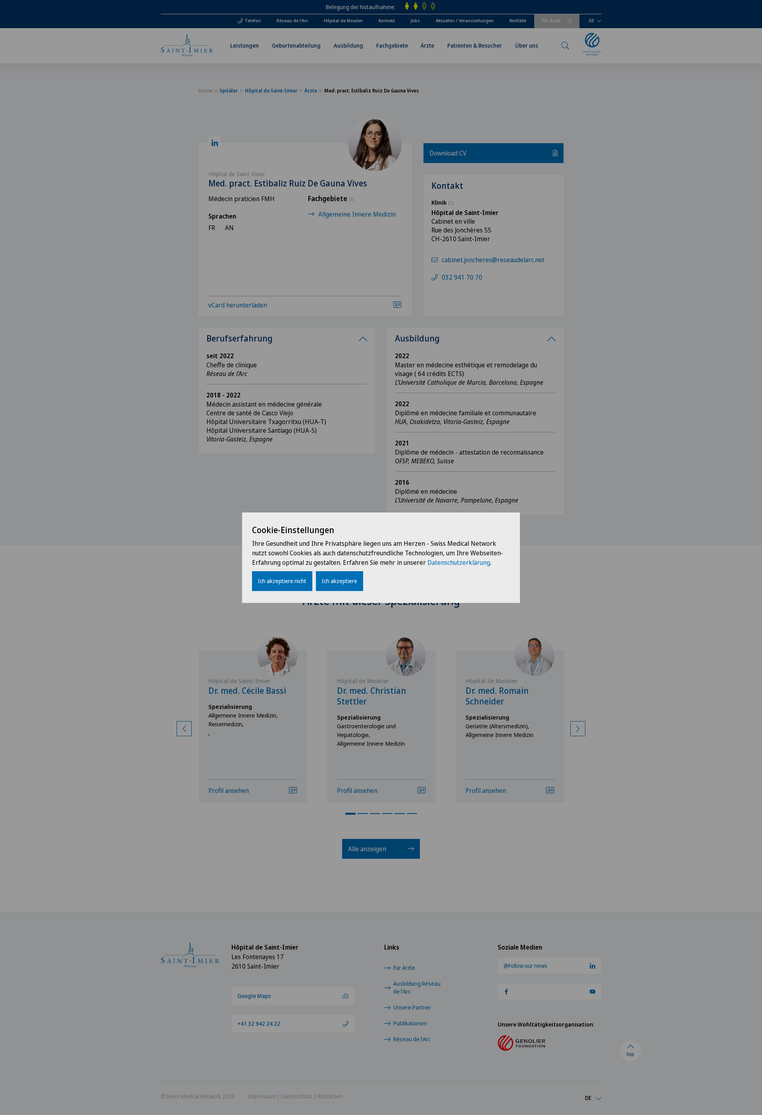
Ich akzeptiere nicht (282, 581)
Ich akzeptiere (339, 581)
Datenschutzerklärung (458, 562)
